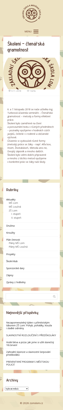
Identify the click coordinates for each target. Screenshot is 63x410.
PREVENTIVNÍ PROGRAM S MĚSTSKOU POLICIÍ (27, 363)
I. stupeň (16, 213)
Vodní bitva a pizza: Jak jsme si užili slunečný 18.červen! (30, 344)
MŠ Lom (13, 202)
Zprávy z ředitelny (16, 282)
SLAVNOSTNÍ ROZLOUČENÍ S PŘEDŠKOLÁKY (31, 335)
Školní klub (12, 261)
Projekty (10, 254)
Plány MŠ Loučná (18, 246)
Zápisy (9, 275)
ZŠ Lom (13, 210)
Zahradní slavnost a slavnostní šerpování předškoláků (28, 353)
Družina (10, 225)
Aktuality (10, 199)
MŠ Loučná (15, 206)
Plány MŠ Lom (17, 243)
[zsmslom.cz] (32, 13)
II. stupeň (16, 217)
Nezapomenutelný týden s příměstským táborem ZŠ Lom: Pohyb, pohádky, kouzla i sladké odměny (29, 325)
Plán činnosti (13, 239)
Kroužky (10, 232)
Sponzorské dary (15, 268)
